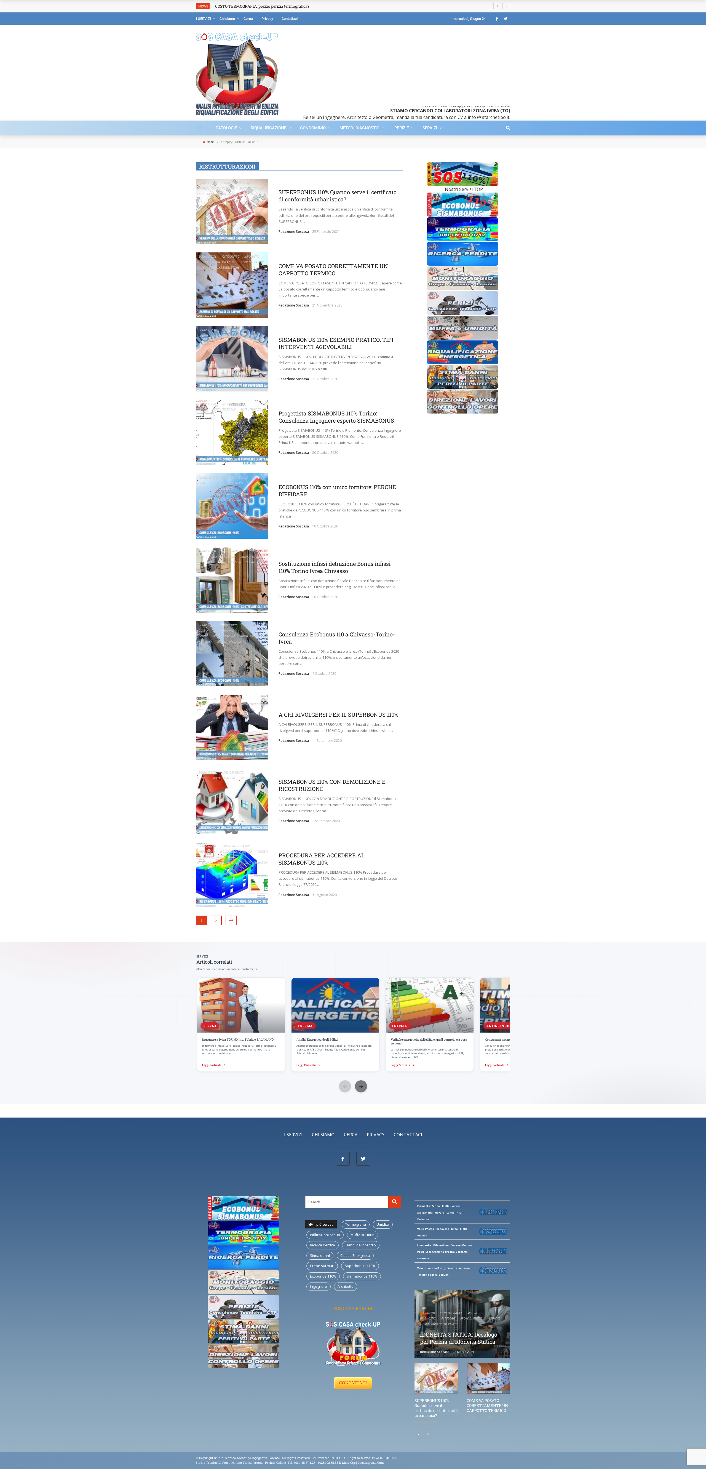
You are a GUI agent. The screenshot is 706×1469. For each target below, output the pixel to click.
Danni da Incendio (361, 1245)
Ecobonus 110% (323, 1276)
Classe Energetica (355, 1255)
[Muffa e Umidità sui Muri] (462, 327)
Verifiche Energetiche (224, 268)
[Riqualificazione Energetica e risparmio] (462, 352)
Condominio (313, 128)
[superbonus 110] (462, 173)
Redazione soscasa (294, 231)
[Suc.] (428, 1434)
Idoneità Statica (451, 1313)
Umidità (382, 1224)
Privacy (267, 19)
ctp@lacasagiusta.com (367, 1462)
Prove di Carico (471, 1318)
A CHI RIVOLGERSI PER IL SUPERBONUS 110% (338, 714)
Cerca (248, 19)
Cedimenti (428, 1313)
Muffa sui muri (363, 1234)
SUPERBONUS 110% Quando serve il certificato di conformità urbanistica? (338, 195)
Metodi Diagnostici (360, 128)
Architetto (346, 1286)
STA (338, 1458)
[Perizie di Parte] (462, 303)
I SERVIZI (203, 19)
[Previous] (418, 1434)
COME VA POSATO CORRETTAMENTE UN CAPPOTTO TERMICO (333, 269)
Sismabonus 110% (362, 1276)
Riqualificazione (268, 128)
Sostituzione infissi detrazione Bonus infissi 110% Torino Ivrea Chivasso (335, 567)
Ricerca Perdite (322, 1245)
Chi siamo (227, 19)
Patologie (226, 128)
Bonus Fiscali (208, 183)
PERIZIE (401, 128)
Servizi (429, 128)
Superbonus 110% (360, 1265)
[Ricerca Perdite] (462, 253)
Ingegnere (318, 1286)
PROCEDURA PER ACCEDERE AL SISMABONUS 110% (322, 859)
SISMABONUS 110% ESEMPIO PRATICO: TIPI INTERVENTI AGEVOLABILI (336, 343)
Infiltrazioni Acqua (325, 1234)
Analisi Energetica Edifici (216, 477)
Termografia (355, 1224)
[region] (353, 1025)
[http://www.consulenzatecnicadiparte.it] (312, 1458)
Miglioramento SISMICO (236, 852)
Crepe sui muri (322, 1265)
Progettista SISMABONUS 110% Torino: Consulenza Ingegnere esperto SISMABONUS (336, 417)
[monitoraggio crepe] (462, 278)
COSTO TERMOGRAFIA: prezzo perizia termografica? (262, 6)
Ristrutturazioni (229, 194)
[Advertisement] (398, 66)
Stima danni (320, 1255)
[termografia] (462, 204)
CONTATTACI (353, 1382)
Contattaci (290, 19)
